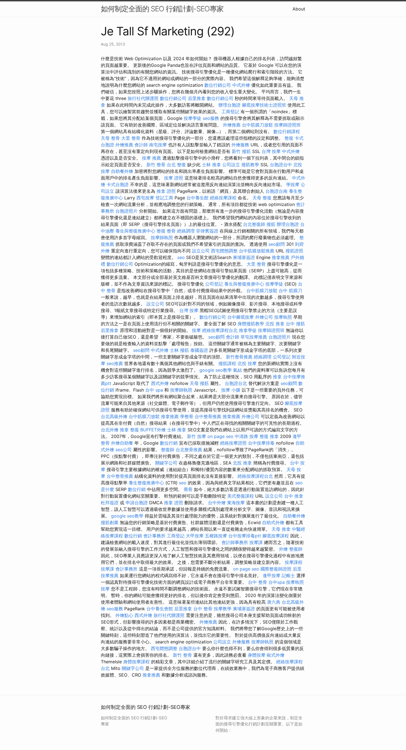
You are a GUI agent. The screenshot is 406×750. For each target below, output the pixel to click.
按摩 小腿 (230, 390)
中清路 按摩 (246, 436)
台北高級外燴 (114, 416)
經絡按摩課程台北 (220, 330)
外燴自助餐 (122, 443)
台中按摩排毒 (261, 443)
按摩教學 (222, 608)
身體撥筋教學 (251, 323)
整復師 (167, 449)
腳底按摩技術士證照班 (264, 105)
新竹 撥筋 (241, 151)
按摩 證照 (173, 178)
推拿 (277, 376)
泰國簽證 (199, 350)
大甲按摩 (195, 535)
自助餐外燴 (122, 171)
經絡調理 (186, 231)
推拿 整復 (129, 429)
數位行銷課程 (286, 131)
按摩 (196, 330)
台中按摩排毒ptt (244, 535)
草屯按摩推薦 (254, 337)
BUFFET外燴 (153, 429)
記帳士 (288, 575)
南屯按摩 (158, 144)
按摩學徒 (192, 118)
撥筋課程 (227, 363)
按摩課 (256, 542)
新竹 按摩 (196, 436)
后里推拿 (196, 98)
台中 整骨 (257, 582)
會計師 (141, 144)
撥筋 (271, 224)
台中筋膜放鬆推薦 (256, 250)
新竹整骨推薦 (239, 357)
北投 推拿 (274, 323)
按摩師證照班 (287, 125)
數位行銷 (169, 443)
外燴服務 (240, 144)
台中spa (276, 582)
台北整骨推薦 (189, 449)
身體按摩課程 (136, 661)
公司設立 (231, 164)
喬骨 (188, 489)
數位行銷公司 (217, 85)
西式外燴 (160, 383)
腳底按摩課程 (275, 535)
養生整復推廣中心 (146, 482)
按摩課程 (293, 562)
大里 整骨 (130, 138)
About (298, 9)
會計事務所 (154, 535)
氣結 (237, 370)
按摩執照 (283, 317)
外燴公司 (264, 317)
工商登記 (230, 111)
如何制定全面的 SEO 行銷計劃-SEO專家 (162, 8)
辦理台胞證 (229, 105)
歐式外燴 (275, 655)
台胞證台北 (236, 383)
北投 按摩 (247, 363)
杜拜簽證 (109, 502)
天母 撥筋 (199, 383)
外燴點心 (124, 615)
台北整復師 (254, 224)
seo (181, 257)
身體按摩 (256, 655)
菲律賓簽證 (207, 231)
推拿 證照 (166, 191)
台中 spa (154, 390)
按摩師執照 (162, 237)
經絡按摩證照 (233, 443)
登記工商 (164, 197)
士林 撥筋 (179, 350)
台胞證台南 (276, 191)
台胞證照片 (126, 211)
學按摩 (292, 184)
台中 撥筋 (295, 323)
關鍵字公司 (166, 463)
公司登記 (214, 284)
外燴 (283, 549)
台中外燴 (217, 502)
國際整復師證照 (275, 569)
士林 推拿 (211, 164)
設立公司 (201, 250)
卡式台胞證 (118, 184)
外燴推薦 (232, 125)
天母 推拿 (281, 529)
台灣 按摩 (271, 151)
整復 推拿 (269, 436)
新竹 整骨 (155, 164)
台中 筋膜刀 (290, 290)
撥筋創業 (109, 522)
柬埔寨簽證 (244, 257)
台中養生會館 (159, 608)
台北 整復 (176, 164)
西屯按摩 (145, 197)
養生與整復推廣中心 (135, 231)
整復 (288, 138)
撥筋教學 (250, 164)
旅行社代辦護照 (143, 98)
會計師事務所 (235, 542)
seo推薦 (115, 363)
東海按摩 (236, 502)
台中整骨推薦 (208, 416)
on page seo (220, 436)
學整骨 (186, 416)
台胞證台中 (281, 164)
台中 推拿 (293, 496)
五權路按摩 (216, 535)
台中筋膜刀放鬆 (257, 125)
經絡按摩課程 (223, 197)
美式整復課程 (240, 496)
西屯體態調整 (224, 250)
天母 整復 (261, 197)
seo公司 (123, 449)
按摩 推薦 (151, 158)
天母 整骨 (110, 138)
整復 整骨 (166, 231)
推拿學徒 (248, 330)
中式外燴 (241, 85)
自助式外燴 (273, 522)
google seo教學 (215, 370)
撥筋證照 (294, 250)
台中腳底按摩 (240, 317)
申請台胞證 (137, 502)
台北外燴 (109, 429)
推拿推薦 (280, 257)
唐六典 (273, 602)
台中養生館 (197, 197)
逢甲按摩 (271, 575)
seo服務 (211, 118)
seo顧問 (276, 244)
